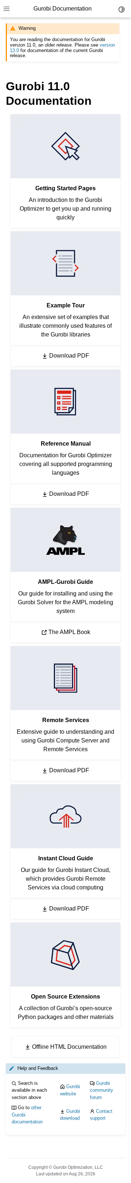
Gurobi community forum (101, 1090)
